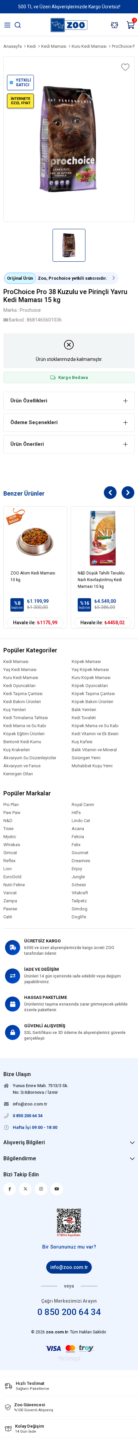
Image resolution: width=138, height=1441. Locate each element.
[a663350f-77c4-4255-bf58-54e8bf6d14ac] (69, 1223)
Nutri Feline (14, 885)
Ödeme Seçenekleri (34, 422)
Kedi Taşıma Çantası (23, 693)
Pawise (10, 909)
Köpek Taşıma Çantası (93, 693)
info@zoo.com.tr (69, 1267)
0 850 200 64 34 (69, 1312)
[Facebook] (9, 1189)
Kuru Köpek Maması (91, 677)
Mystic (9, 836)
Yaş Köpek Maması (90, 669)
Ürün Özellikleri (28, 401)
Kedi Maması (15, 661)
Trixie (8, 828)
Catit (7, 917)
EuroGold (12, 877)
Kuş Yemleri (14, 709)
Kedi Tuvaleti (84, 717)
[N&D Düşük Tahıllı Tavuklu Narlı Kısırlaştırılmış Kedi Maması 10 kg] (103, 538)
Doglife (79, 917)
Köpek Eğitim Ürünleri (24, 734)
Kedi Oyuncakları (19, 685)
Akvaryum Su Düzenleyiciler (29, 758)
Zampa (10, 901)
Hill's (76, 812)
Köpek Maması (86, 661)
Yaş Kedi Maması (20, 669)
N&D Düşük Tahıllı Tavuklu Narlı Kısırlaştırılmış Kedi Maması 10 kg (101, 580)
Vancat (10, 893)
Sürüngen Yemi (86, 758)
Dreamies (81, 861)
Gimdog (79, 909)
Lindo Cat (81, 820)
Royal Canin (83, 804)
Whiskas (11, 844)
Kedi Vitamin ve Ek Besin (95, 734)
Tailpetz (79, 901)
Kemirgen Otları (18, 774)
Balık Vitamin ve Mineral (94, 750)
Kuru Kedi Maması (20, 677)
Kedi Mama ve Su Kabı (24, 726)
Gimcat (10, 852)
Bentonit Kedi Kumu (22, 742)
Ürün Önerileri (27, 444)
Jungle (78, 877)
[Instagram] (41, 1189)
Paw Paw (11, 812)
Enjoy (77, 869)
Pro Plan (11, 804)
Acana (78, 828)
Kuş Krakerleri (16, 750)
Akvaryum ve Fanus (22, 766)
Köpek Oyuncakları (90, 685)
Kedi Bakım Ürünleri (22, 701)
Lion (7, 869)
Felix (76, 844)
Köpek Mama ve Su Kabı (95, 726)
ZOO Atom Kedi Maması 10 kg (32, 576)
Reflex (9, 861)
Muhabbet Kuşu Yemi (92, 766)
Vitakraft (80, 893)
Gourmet (80, 852)
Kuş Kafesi (82, 742)
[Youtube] (57, 1189)
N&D (7, 820)
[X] (25, 1189)
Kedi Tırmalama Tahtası (25, 717)
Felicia (78, 836)
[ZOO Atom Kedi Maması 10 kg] (35, 538)
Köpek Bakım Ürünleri (92, 701)
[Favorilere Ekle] (124, 67)
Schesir (79, 885)
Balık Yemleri (84, 709)
